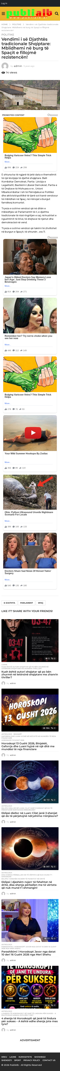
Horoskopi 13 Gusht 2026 (12, 740)
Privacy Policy (31, 1060)
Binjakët (18, 734)
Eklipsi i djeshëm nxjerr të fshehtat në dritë (23, 879)
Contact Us (49, 1060)
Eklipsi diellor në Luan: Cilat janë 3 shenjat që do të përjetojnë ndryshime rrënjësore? (26, 809)
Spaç (40, 603)
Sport (17, 1060)
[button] (3, 13)
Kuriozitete (25, 1057)
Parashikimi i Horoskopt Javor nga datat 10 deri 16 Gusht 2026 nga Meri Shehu (28, 947)
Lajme (4, 664)
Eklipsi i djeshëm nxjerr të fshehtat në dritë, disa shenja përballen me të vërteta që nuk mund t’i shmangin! (29, 884)
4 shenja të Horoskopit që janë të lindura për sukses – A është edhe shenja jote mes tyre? (28, 1014)
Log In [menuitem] (4, 3)
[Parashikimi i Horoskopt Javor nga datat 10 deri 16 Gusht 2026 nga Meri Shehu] (30, 920)
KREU (4, 1057)
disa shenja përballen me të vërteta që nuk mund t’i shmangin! (26, 875)
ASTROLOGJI (6, 734)
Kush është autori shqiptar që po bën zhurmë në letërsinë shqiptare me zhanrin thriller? (24, 667)
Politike (7, 34)
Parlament (26, 603)
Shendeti (6, 1060)
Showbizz (40, 1057)
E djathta (9, 603)
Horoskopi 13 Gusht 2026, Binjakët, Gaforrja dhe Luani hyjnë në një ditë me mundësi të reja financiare (27, 746)
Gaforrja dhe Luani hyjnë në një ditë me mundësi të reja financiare (28, 737)
